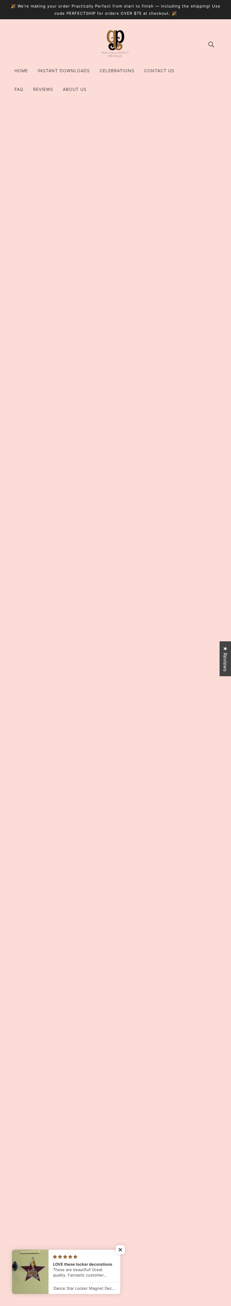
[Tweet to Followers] (168, 1030)
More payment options (186, 440)
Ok (203, 1248)
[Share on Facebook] (158, 1030)
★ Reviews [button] (225, 658)
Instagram (111, 1211)
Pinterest (110, 1225)
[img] (211, 44)
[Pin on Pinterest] (177, 1030)
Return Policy (115, 1232)
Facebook (111, 1218)
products (181, 125)
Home (161, 125)
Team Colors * (173, 261)
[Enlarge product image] (94, 174)
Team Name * (171, 289)
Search (108, 1203)
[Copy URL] (197, 1030)
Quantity (167, 229)
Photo (163, 351)
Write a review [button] (115, 1132)
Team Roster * (173, 317)
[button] (120, 1249)
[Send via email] (187, 1030)
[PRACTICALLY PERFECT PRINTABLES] (115, 57)
